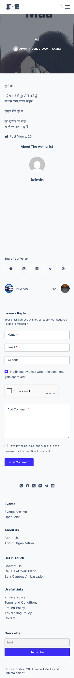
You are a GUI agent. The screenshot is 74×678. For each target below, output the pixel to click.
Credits (10, 618)
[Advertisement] (37, 221)
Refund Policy (15, 608)
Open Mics (12, 517)
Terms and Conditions (21, 602)
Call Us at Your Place (20, 571)
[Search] (61, 7)
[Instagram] (21, 485)
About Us (12, 538)
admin (37, 179)
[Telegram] (50, 269)
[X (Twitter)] (24, 269)
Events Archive (16, 512)
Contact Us (13, 566)
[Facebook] (11, 269)
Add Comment (18, 409)
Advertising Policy (18, 613)
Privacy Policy (15, 597)
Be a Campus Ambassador (24, 576)
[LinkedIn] (37, 269)
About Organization (19, 543)
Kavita (56, 48)
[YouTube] (40, 485)
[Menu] (67, 7)
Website (13, 360)
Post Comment (19, 462)
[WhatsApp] (63, 269)
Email (12, 347)
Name (12, 334)
